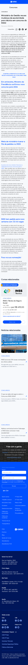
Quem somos (5, 496)
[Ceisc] (3, 621)
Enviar (14, 486)
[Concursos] (3, 627)
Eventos (4, 532)
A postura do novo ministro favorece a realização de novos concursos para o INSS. (11, 166)
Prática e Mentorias (7, 647)
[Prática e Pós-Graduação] (16, 627)
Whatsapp (5, 452)
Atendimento (5, 541)
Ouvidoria (4, 505)
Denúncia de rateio (7, 508)
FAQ (3, 529)
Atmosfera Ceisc (6, 502)
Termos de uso (6, 520)
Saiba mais (12, 322)
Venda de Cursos (6, 538)
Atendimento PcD (7, 543)
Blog (3, 535)
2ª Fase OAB (18, 499)
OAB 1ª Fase (5, 635)
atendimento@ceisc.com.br (14, 457)
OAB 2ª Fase (5, 638)
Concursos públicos (20, 505)
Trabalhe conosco (7, 499)
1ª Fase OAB (18, 496)
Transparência (6, 523)
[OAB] (16, 621)
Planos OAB (18, 502)
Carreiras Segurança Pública (10, 644)
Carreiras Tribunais (7, 641)
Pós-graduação (19, 513)
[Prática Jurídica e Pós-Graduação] (18, 627)
